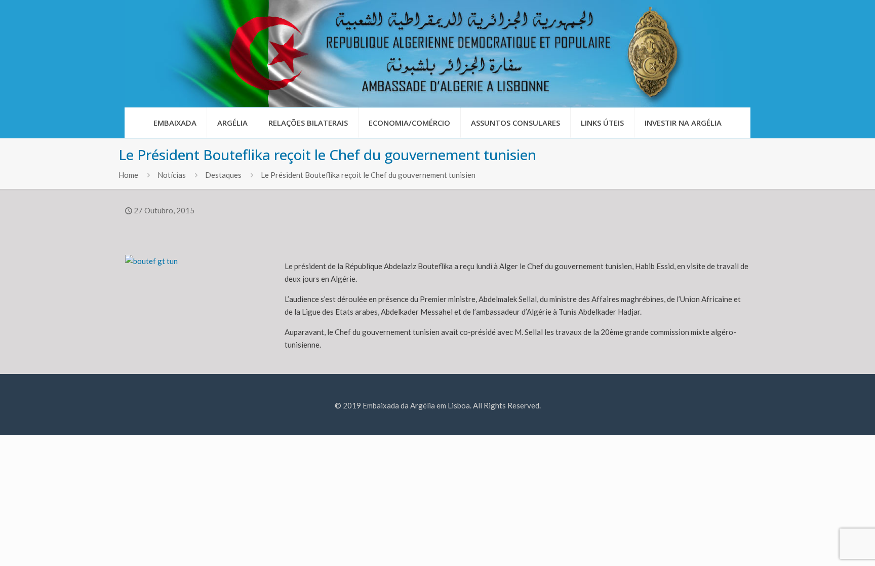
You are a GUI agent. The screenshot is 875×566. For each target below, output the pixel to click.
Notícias (171, 174)
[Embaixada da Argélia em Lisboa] (437, 53)
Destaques (223, 174)
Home (128, 174)
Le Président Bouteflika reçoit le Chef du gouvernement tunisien (368, 174)
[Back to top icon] (826, 545)
